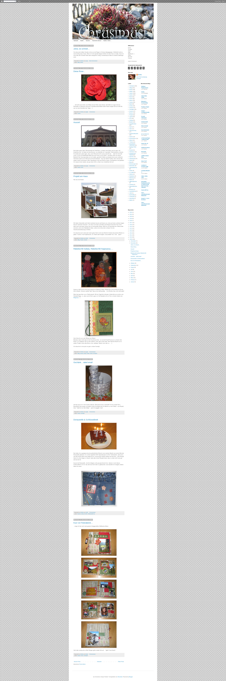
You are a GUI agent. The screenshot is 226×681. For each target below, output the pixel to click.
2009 (131, 239)
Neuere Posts (77, 661)
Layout (131, 116)
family (79, 167)
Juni (132, 271)
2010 (131, 237)
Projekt (81, 239)
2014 (131, 229)
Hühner (131, 174)
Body (130, 162)
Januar (132, 281)
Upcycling (131, 198)
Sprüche (131, 156)
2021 (131, 214)
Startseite (76, 40)
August (132, 267)
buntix (142, 92)
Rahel (91, 353)
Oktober (133, 263)
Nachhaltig (132, 194)
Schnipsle (95, 353)
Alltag (78, 62)
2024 (131, 212)
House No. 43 (144, 143)
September (133, 265)
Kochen (85, 513)
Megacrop (75, 297)
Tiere (130, 128)
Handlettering (132, 191)
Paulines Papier (145, 107)
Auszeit (76, 122)
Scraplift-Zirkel (132, 124)
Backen (131, 113)
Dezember (133, 241)
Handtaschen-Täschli (132, 154)
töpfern (131, 200)
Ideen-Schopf (144, 126)
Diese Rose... (79, 71)
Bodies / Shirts (107, 40)
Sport (130, 127)
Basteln (79, 513)
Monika (140, 74)
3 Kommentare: (92, 512)
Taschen (88, 40)
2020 (131, 216)
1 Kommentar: (92, 111)
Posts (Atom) (82, 664)
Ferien (81, 167)
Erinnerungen (132, 164)
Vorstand (131, 184)
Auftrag (131, 120)
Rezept (131, 150)
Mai (132, 273)
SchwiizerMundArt (133, 133)
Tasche (131, 136)
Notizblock (131, 176)
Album (130, 140)
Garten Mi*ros (144, 190)
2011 (131, 235)
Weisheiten (132, 165)
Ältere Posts (121, 661)
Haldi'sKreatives (145, 147)
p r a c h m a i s (145, 134)
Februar (133, 279)
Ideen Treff (144, 161)
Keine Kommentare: (93, 60)
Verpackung (132, 158)
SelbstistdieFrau (91, 513)
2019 (131, 218)
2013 (131, 231)
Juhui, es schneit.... (81, 49)
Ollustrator (120, 676)
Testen (131, 170)
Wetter (81, 62)
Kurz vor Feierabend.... (83, 523)
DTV (130, 118)
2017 (131, 222)
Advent (131, 160)
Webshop (131, 177)
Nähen (131, 100)
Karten (82, 40)
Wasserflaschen (133, 186)
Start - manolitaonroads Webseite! (145, 194)
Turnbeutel (132, 196)
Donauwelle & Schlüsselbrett (85, 420)
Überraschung (132, 130)
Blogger (131, 676)
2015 (131, 226)
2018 (131, 220)
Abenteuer (131, 151)
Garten (79, 113)
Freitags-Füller (132, 147)
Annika (81, 353)
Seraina (85, 239)
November (133, 243)
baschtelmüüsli (145, 130)
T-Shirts (131, 142)
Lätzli (130, 193)
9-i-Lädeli (131, 172)
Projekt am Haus (80, 176)
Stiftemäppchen (133, 181)
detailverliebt (144, 121)
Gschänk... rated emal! (83, 362)
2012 (131, 233)
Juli (132, 269)
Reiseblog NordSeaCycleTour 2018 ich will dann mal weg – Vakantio (145, 184)
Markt (130, 104)
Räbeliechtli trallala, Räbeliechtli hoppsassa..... (93, 249)
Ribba (130, 179)
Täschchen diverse (96, 40)
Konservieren (132, 138)
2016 (131, 224)
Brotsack (131, 189)
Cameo (131, 102)
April (132, 275)
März (132, 277)
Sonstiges (82, 413)
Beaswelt (143, 151)
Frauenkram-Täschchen (132, 144)
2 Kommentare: (92, 351)
